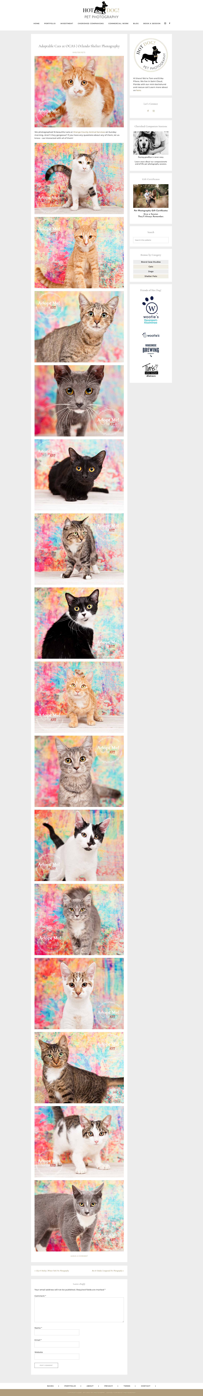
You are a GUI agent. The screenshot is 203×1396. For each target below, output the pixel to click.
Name (38, 1328)
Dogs (150, 271)
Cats (151, 267)
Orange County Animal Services (89, 132)
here (138, 90)
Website (39, 1352)
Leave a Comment (79, 1256)
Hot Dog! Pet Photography (101, 10)
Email (38, 1340)
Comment (40, 1296)
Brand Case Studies (151, 262)
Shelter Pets (79, 52)
